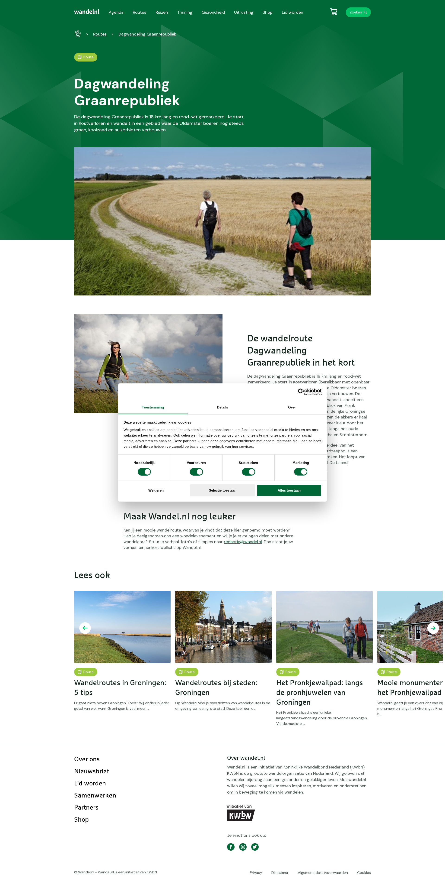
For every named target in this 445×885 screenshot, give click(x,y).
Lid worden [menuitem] (292, 12)
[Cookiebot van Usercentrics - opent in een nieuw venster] (301, 392)
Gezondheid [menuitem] (213, 12)
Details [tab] (222, 407)
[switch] (196, 472)
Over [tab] (292, 407)
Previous (85, 628)
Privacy (256, 872)
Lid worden (90, 783)
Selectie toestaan (222, 490)
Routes (100, 34)
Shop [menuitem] (268, 12)
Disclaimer (280, 872)
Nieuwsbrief (91, 771)
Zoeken (356, 12)
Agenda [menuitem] (116, 12)
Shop (81, 820)
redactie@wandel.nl (243, 542)
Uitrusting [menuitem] (243, 12)
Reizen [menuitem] (162, 12)
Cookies (364, 872)
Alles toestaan (289, 490)
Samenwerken (95, 795)
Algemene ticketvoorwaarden (323, 872)
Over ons (87, 759)
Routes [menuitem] (139, 12)
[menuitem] (86, 11)
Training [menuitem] (184, 12)
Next (433, 628)
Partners (86, 807)
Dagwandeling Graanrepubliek (147, 34)
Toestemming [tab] (153, 407)
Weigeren (156, 490)
